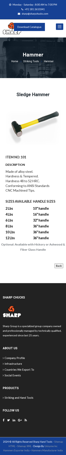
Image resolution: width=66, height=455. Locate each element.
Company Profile (15, 358)
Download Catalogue (29, 26)
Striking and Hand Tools (19, 397)
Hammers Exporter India (16, 450)
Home (14, 61)
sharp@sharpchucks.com (35, 13)
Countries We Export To (19, 369)
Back (59, 265)
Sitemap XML (24, 446)
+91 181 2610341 (35, 9)
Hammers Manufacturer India (47, 450)
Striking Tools (31, 61)
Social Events (13, 375)
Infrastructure (13, 363)
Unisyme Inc (51, 446)
